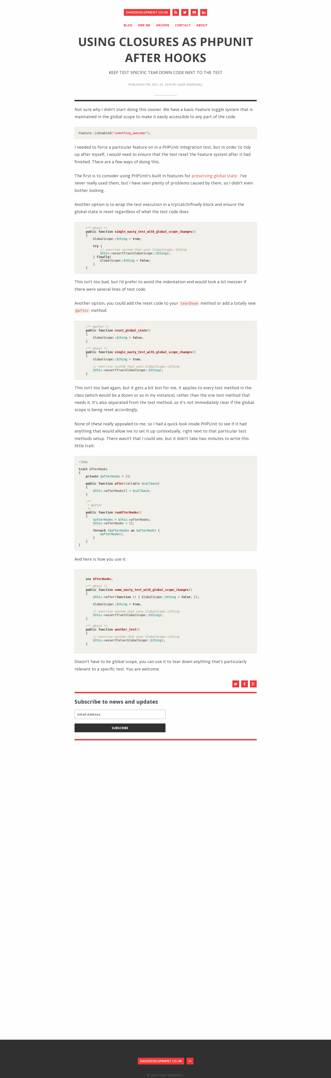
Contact (183, 25)
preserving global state (214, 175)
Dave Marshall (190, 84)
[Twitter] (184, 12)
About (202, 25)
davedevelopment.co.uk (147, 12)
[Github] (194, 12)
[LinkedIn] (203, 12)
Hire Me (144, 25)
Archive (162, 25)
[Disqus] (166, 801)
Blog (128, 25)
